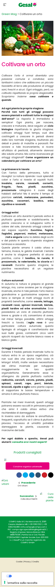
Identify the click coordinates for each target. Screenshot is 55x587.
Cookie (19, 561)
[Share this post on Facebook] (19, 475)
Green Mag (9, 14)
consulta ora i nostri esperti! (29, 442)
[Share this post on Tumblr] (38, 475)
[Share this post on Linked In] (31, 475)
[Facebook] (33, 550)
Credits (35, 561)
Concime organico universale (27, 466)
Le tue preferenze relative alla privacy (30, 576)
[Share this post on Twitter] (25, 475)
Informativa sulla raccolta (20, 582)
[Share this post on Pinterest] (44, 475)
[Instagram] (22, 550)
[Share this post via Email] (50, 475)
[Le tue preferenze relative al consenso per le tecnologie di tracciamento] (4, 582)
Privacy (27, 561)
